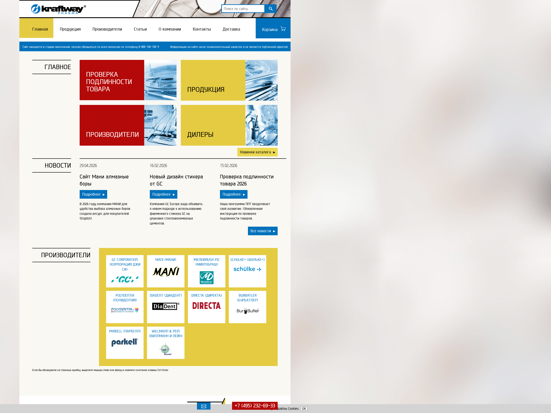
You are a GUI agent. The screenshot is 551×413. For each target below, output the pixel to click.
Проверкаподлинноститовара (109, 82)
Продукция (70, 29)
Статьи (140, 29)
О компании (170, 29)
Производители (107, 29)
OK (304, 408)
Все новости (263, 231)
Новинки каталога (257, 152)
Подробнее (93, 194)
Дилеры (200, 134)
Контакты (202, 29)
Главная (40, 29)
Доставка (231, 29)
